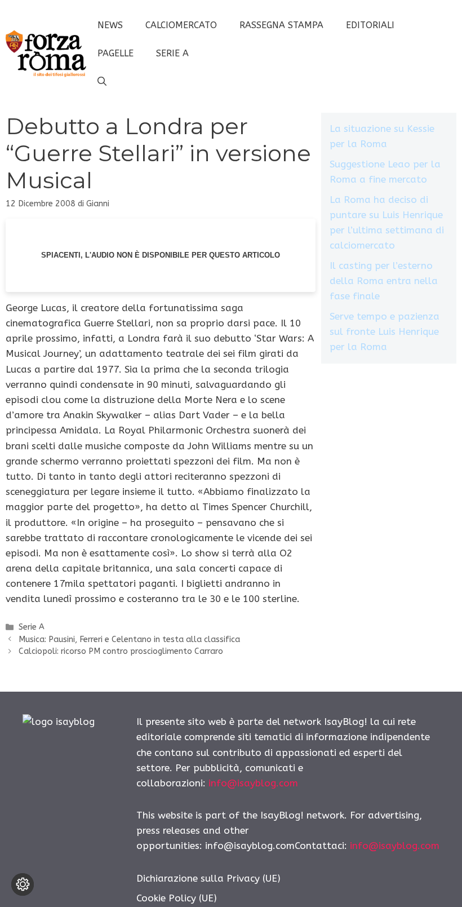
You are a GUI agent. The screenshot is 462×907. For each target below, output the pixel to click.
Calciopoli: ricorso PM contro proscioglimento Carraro (121, 651)
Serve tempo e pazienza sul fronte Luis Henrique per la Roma (384, 331)
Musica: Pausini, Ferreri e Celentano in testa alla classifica (129, 639)
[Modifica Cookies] (22, 884)
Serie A (172, 53)
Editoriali (370, 25)
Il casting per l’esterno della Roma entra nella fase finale (384, 281)
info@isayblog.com (253, 783)
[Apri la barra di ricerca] (102, 82)
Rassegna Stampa (281, 25)
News (110, 25)
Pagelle (115, 53)
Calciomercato (181, 25)
